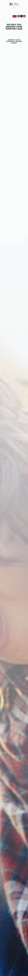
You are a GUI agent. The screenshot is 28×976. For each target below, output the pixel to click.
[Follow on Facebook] (18, 16)
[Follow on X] (21, 16)
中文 (15, 16)
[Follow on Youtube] (24, 16)
